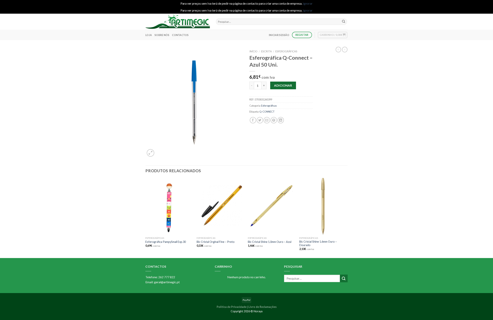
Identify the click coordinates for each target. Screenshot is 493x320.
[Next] (346, 217)
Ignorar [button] (308, 3)
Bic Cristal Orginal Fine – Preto (216, 241)
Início (253, 51)
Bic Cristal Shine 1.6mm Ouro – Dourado (318, 243)
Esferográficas (286, 51)
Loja (148, 35)
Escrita (266, 51)
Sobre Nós (161, 35)
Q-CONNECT (267, 111)
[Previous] (145, 217)
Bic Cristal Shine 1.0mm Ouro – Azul (269, 241)
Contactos (180, 35)
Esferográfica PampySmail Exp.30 (165, 241)
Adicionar (283, 85)
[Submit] (343, 21)
